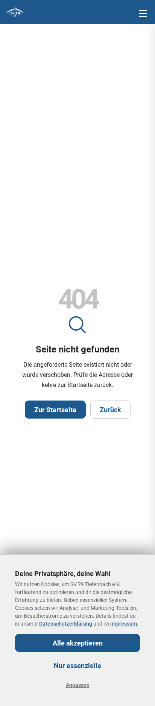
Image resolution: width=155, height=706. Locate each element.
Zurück (110, 410)
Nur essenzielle (77, 666)
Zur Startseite (55, 410)
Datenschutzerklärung (65, 624)
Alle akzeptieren (78, 643)
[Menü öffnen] (143, 12)
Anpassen (78, 685)
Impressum (123, 624)
